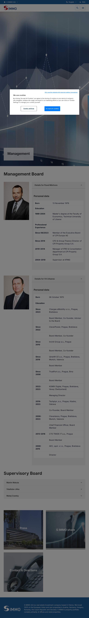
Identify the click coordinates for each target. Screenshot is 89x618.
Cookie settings (28, 108)
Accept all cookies (52, 108)
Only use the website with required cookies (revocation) (61, 92)
